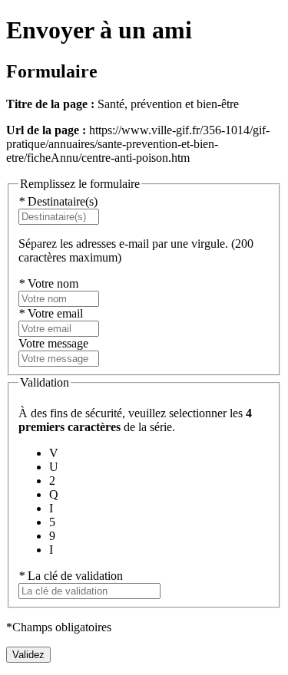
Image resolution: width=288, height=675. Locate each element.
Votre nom (48, 283)
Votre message (53, 343)
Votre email (50, 313)
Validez (28, 654)
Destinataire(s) (58, 201)
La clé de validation (70, 575)
